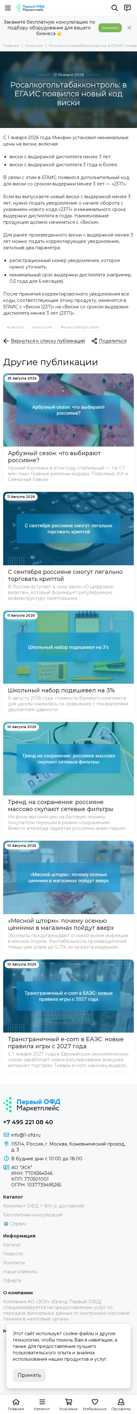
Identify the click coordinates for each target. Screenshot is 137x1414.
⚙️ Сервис (15, 1224)
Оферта (12, 1280)
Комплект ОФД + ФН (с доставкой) (43, 1206)
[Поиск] (114, 8)
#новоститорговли (80, 327)
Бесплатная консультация (32, 1215)
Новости (34, 45)
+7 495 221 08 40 (28, 1122)
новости (15, 327)
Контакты (14, 1263)
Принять (29, 1375)
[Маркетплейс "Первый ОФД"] (30, 8)
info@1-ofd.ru (25, 1135)
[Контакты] (127, 8)
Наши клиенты (20, 1272)
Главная (11, 45)
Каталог (12, 1245)
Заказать (110, 27)
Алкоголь (42, 327)
